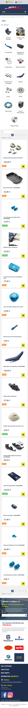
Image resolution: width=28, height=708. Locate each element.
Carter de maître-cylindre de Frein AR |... (13, 306)
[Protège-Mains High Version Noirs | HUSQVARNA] (14, 446)
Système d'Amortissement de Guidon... (13, 158)
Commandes (8, 52)
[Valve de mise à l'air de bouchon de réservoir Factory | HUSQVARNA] (14, 327)
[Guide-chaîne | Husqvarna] (14, 387)
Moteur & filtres (20, 67)
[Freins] (20, 90)
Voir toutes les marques (19, 657)
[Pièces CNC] (8, 105)
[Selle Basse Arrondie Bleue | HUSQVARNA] (14, 357)
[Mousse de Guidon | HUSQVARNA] (14, 506)
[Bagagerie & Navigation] (20, 46)
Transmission (8, 67)
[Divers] (8, 90)
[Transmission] (8, 61)
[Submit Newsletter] (26, 615)
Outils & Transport (8, 38)
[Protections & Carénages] (8, 76)
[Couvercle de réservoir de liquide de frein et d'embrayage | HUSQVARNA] (14, 268)
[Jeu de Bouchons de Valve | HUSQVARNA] (14, 565)
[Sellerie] (20, 76)
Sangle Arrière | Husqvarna (10, 247)
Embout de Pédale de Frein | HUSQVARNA (14, 545)
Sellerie (20, 82)
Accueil (2, 17)
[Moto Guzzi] (8, 648)
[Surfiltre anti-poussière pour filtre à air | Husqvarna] (14, 416)
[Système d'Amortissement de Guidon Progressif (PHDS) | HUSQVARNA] (14, 148)
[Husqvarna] (8, 638)
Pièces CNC (8, 111)
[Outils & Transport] (8, 31)
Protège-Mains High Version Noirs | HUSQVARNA (12, 456)
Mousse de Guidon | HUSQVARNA (11, 515)
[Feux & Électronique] (20, 105)
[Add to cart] (23, 166)
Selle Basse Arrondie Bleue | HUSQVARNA (14, 366)
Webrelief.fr (16, 705)
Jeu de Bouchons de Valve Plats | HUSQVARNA (11, 218)
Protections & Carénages (8, 82)
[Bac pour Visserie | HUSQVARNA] (14, 178)
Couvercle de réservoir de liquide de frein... (12, 277)
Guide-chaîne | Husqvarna (9, 396)
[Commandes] (8, 46)
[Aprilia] (19, 648)
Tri (2, 131)
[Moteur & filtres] (20, 61)
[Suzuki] (19, 638)
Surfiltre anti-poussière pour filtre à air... (13, 426)
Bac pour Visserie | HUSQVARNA (11, 187)
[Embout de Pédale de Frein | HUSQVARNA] (14, 536)
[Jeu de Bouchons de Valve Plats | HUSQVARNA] (14, 208)
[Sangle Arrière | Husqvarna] (14, 238)
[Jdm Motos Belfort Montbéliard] (14, 8)
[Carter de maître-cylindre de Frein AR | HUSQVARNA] (14, 297)
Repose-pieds (14, 126)
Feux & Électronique (20, 111)
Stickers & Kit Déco (20, 38)
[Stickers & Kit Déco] (20, 31)
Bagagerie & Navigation (20, 53)
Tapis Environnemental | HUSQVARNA (12, 485)
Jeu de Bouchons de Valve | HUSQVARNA (13, 575)
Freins (20, 96)
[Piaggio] (8, 657)
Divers (8, 96)
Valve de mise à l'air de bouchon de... (12, 336)
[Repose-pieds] (14, 120)
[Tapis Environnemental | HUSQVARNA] (14, 476)
